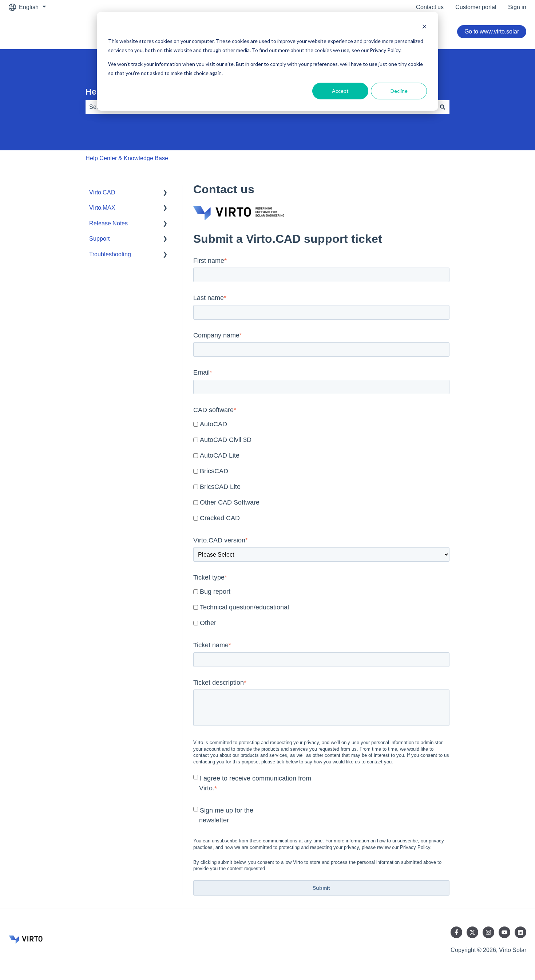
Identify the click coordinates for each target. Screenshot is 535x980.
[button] (165, 193)
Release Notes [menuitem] (108, 223)
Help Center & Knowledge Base (127, 158)
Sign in (517, 7)
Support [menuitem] (99, 239)
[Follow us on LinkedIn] (520, 932)
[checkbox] (321, 471)
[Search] (442, 107)
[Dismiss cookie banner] (424, 27)
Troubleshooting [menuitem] (110, 254)
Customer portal (475, 7)
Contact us (430, 7)
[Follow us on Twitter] (472, 932)
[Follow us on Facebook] (456, 932)
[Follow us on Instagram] (488, 932)
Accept (340, 91)
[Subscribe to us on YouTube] (504, 932)
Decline (399, 91)
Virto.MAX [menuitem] (102, 208)
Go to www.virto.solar (491, 31)
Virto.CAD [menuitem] (102, 192)
